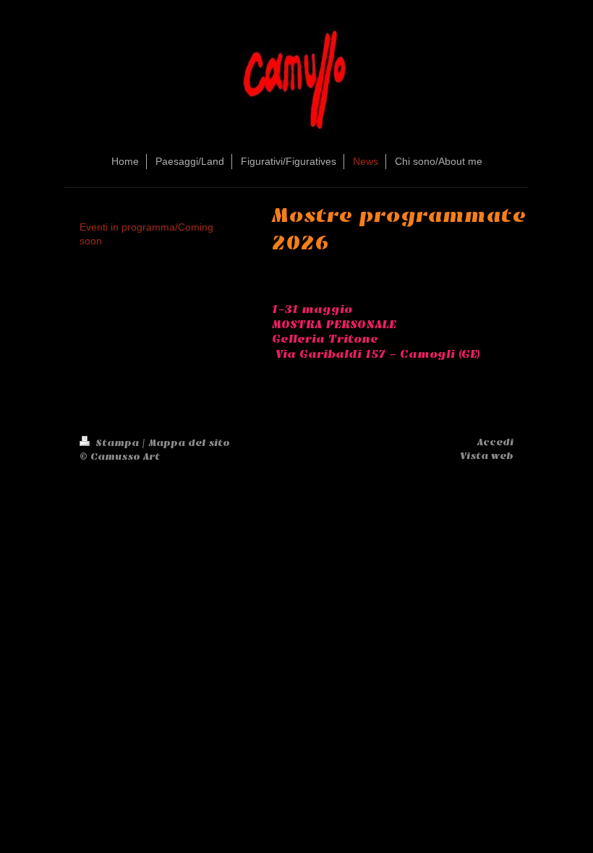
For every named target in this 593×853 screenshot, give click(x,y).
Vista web (486, 456)
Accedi (495, 442)
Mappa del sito (189, 443)
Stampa (117, 443)
